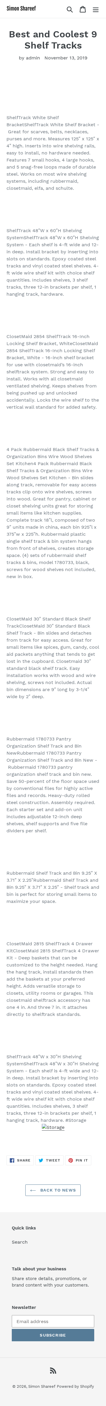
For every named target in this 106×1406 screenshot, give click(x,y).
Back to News (57, 1190)
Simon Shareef (41, 1386)
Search (20, 1242)
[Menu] (95, 9)
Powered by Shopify (75, 1386)
